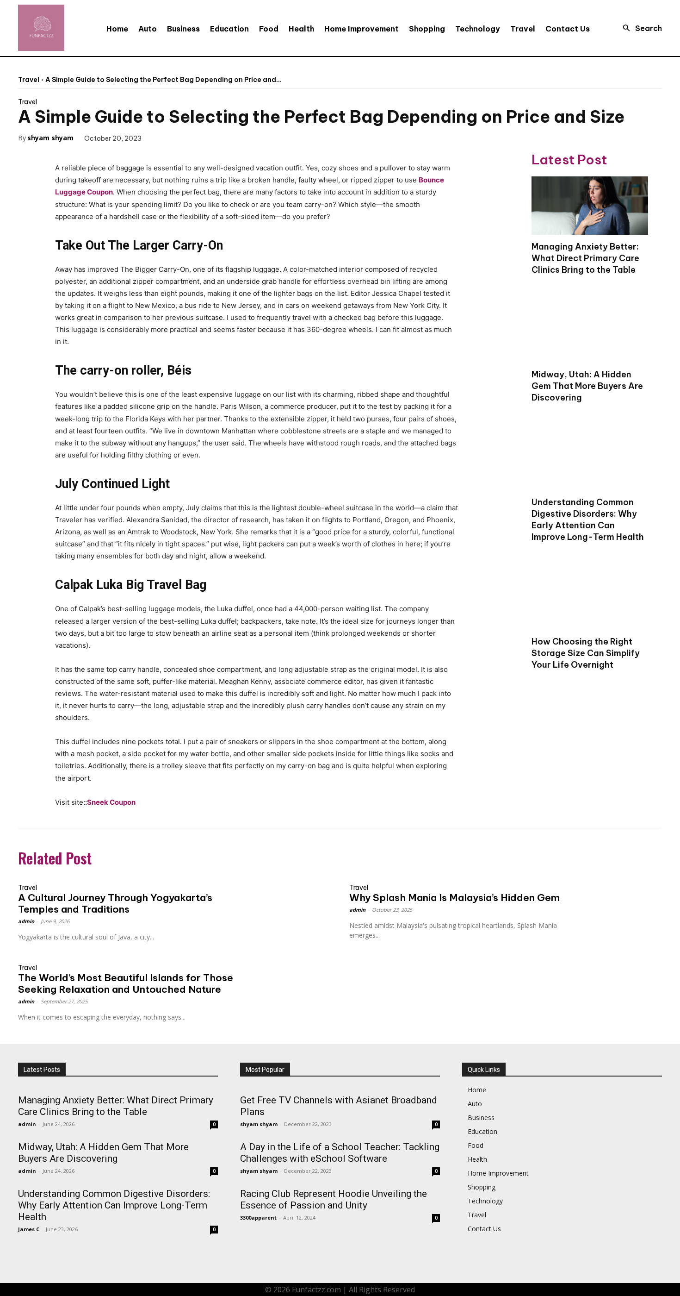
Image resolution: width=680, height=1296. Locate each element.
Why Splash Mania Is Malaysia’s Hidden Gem (454, 897)
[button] (640, 28)
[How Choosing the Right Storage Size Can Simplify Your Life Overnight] (590, 600)
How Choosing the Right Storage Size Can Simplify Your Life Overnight (586, 653)
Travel (28, 79)
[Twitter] (183, 137)
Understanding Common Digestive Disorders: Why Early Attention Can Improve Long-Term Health (588, 519)
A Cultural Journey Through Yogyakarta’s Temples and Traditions (115, 903)
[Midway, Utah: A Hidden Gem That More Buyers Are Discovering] (590, 333)
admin (26, 921)
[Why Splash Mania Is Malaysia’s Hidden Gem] (623, 898)
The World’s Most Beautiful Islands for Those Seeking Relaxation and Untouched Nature (125, 983)
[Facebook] (162, 137)
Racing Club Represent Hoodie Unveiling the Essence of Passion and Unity (333, 1199)
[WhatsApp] (225, 137)
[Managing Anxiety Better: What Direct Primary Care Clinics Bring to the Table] (590, 205)
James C (28, 1229)
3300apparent (258, 1217)
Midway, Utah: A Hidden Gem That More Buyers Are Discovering (587, 386)
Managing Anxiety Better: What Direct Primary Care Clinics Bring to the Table (585, 258)
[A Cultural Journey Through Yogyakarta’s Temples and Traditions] (292, 898)
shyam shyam (50, 137)
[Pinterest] (204, 137)
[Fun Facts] (41, 28)
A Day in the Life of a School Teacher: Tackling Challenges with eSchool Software (339, 1152)
